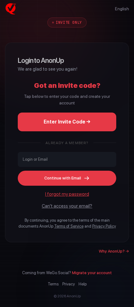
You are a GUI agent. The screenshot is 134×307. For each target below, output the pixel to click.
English (122, 8)
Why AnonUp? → (114, 251)
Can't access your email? (67, 206)
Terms (53, 284)
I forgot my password (67, 194)
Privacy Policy (104, 226)
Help (83, 284)
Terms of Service (69, 226)
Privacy (68, 284)
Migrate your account (92, 272)
